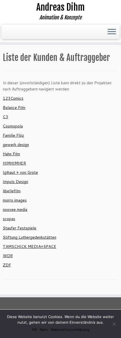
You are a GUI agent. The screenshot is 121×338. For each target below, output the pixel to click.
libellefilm (12, 191)
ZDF (7, 265)
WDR (8, 256)
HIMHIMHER (14, 163)
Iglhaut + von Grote (20, 172)
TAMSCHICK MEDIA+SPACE (29, 246)
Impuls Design (15, 181)
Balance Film (14, 107)
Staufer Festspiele (19, 228)
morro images (15, 200)
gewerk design (16, 144)
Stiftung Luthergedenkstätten (29, 237)
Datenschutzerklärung (70, 329)
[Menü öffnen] (111, 32)
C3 (5, 117)
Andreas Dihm (60, 7)
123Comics (13, 98)
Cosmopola (13, 126)
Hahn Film (11, 154)
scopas (9, 218)
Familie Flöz (13, 135)
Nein (44, 329)
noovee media (15, 209)
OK (34, 329)
